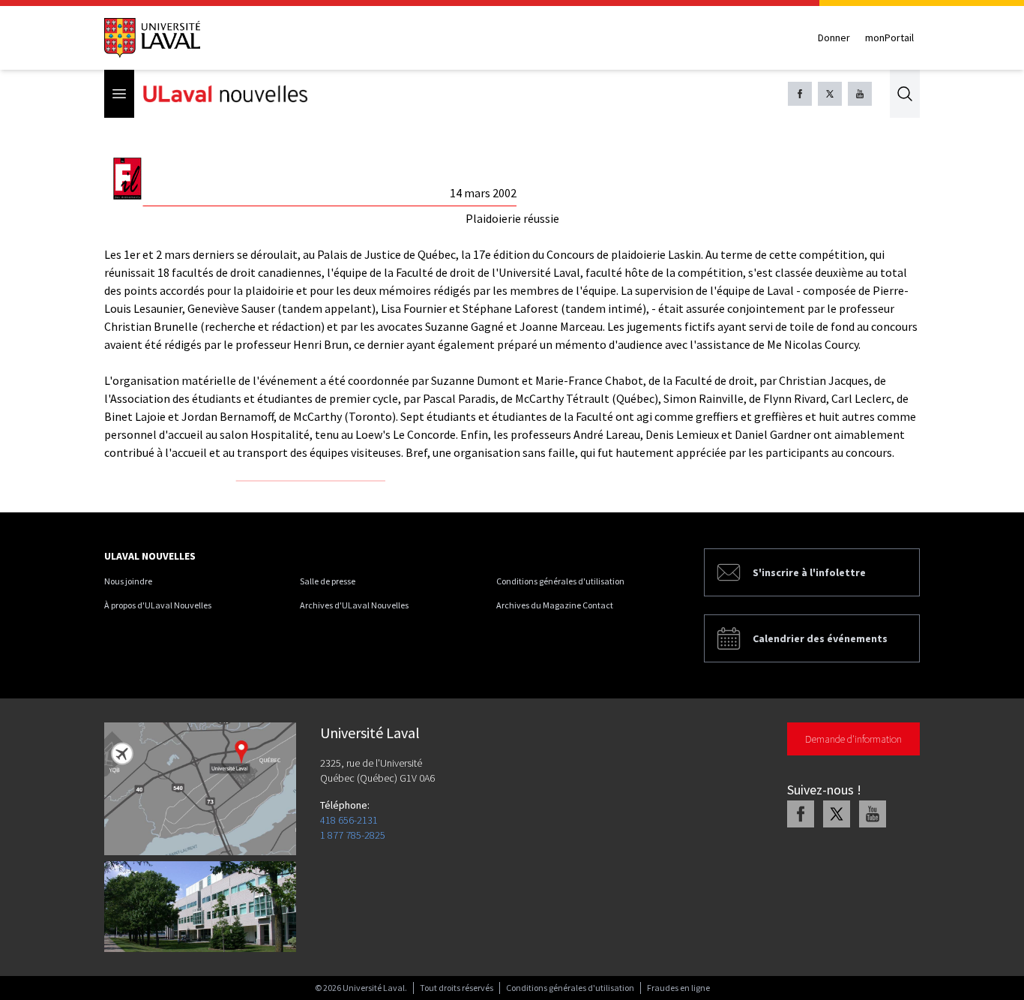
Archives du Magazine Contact (554, 605)
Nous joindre (128, 581)
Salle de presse (327, 581)
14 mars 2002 (483, 192)
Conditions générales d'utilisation (560, 581)
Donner (834, 37)
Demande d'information (853, 739)
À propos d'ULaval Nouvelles (157, 605)
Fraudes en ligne (678, 987)
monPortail (889, 37)
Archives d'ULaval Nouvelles (354, 605)
